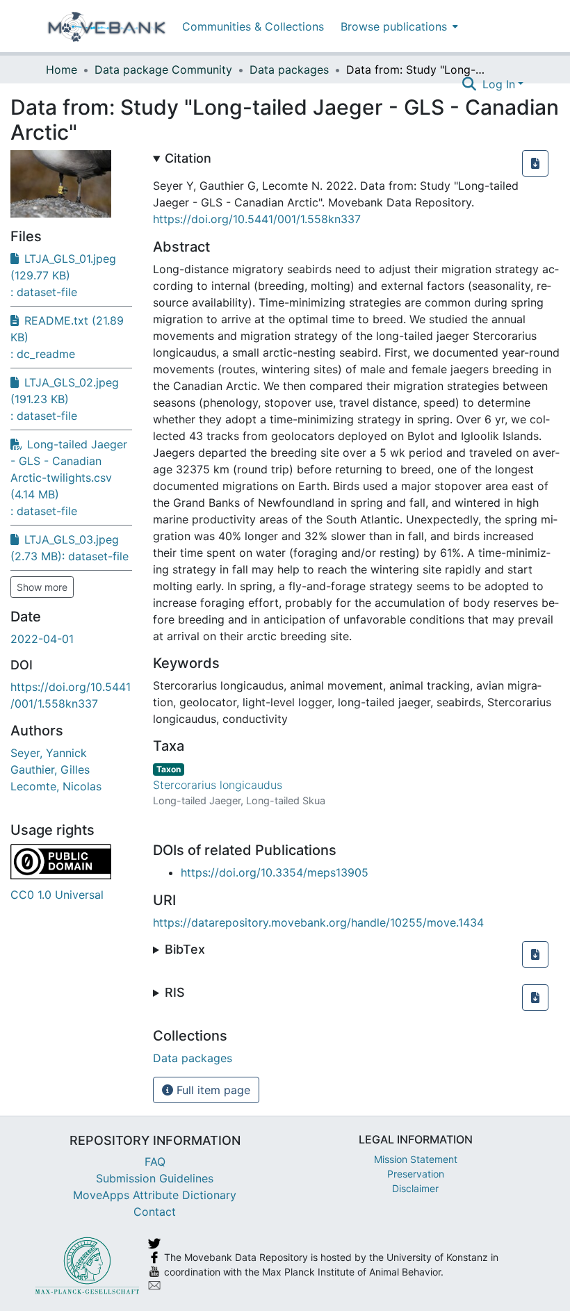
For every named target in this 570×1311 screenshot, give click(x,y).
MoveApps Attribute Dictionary (154, 1195)
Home (61, 69)
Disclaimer (415, 1188)
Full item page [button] (211, 1090)
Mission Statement (415, 1159)
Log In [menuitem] (498, 84)
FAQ (155, 1161)
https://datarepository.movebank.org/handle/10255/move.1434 (318, 922)
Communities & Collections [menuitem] (253, 26)
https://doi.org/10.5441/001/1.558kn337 (257, 219)
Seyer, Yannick (48, 753)
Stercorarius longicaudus (217, 785)
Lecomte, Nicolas (55, 786)
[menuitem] (398, 26)
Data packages (289, 69)
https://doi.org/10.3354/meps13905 (274, 872)
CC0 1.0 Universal (57, 895)
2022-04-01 (42, 639)
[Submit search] (469, 84)
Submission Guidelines (154, 1178)
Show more (42, 587)
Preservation (415, 1174)
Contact (154, 1212)
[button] (535, 163)
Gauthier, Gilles (50, 769)
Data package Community (163, 69)
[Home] (106, 26)
